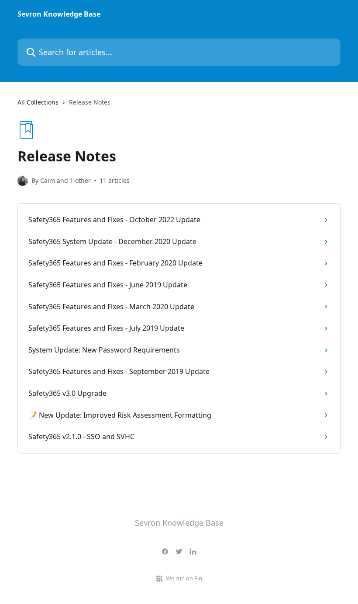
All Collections (38, 102)
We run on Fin (184, 578)
